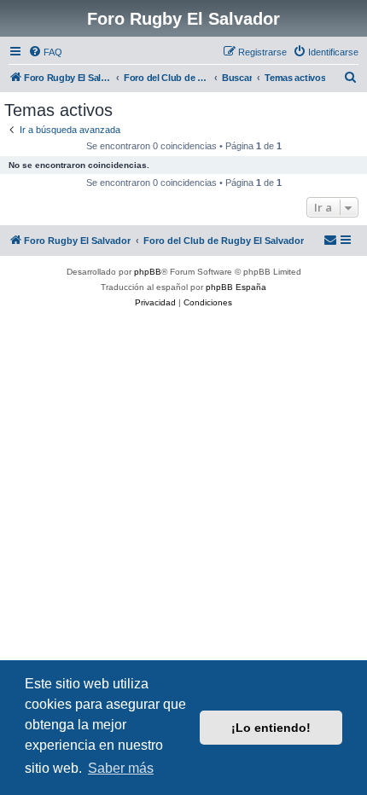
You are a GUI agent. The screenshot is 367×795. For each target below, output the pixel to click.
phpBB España (236, 287)
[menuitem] (45, 52)
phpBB (147, 271)
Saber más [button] (121, 768)
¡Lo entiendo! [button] (271, 727)
